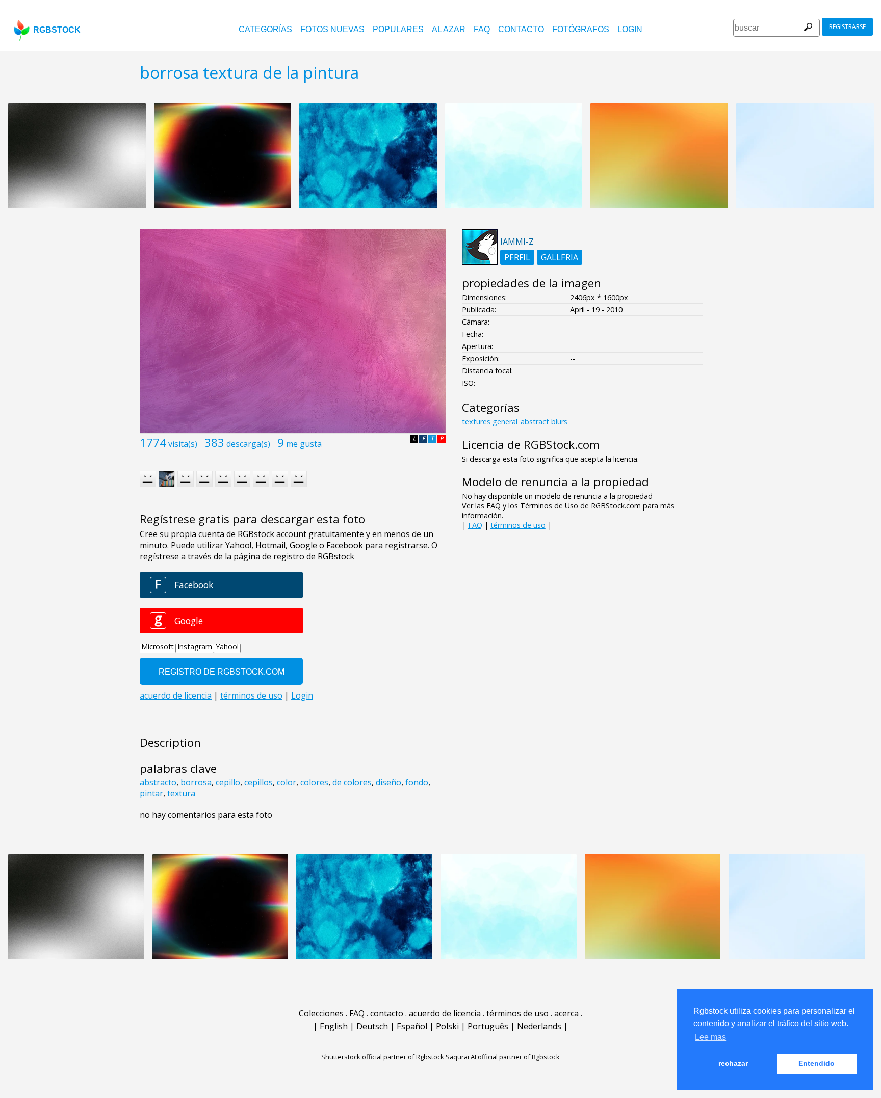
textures (476, 421)
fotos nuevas (332, 29)
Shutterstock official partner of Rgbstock (382, 1056)
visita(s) (182, 443)
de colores (352, 782)
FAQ (482, 29)
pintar (151, 793)
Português (488, 1026)
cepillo (228, 782)
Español (412, 1026)
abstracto (158, 782)
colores (314, 782)
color (286, 782)
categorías (265, 29)
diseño (388, 782)
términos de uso (518, 525)
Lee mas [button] (710, 1037)
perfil (517, 257)
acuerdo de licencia (445, 1013)
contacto (521, 29)
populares (398, 29)
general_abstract (521, 421)
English (334, 1026)
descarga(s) (248, 443)
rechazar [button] (733, 1063)
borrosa (196, 782)
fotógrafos (580, 29)
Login (629, 29)
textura (181, 793)
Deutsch (372, 1026)
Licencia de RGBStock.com (531, 444)
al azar (448, 29)
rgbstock (57, 29)
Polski (447, 1026)
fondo (416, 782)
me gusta (304, 443)
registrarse (847, 26)
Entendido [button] (816, 1063)
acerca (566, 1013)
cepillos (258, 782)
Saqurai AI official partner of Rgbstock (503, 1056)
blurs (559, 421)
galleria (559, 257)
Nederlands (539, 1026)
